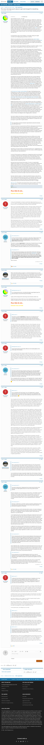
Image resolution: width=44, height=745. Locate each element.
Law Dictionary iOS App (26, 702)
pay (41, 40)
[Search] (42, 2)
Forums (9, 1)
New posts (10, 4)
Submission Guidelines (6, 700)
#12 (41, 573)
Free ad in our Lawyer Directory (7, 702)
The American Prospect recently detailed (19, 91)
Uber (36, 27)
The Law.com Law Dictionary (27, 698)
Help (29, 679)
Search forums (17, 4)
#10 (41, 459)
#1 (41, 13)
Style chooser (4, 679)
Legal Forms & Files (26, 700)
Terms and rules (19, 679)
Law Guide (16, 1)
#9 (41, 387)
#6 (41, 311)
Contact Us (3, 688)
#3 (41, 232)
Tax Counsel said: (15, 235)
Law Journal (23, 1)
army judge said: (15, 249)
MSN (12, 185)
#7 (41, 343)
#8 (41, 365)
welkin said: (14, 314)
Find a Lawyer (25, 686)
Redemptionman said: (16, 290)
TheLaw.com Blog (5, 690)
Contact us (14, 679)
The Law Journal (4, 696)
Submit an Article (5, 698)
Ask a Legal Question (26, 684)
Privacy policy (25, 679)
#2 (41, 199)
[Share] (40, 13)
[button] (12, 2)
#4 (41, 270)
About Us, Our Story (5, 686)
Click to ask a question (6, 671)
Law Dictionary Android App (27, 704)
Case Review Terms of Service (27, 688)
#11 (41, 482)
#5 (41, 287)
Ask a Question (4, 4)
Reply (41, 195)
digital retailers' (36, 39)
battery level (32, 83)
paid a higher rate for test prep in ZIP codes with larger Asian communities (24, 96)
